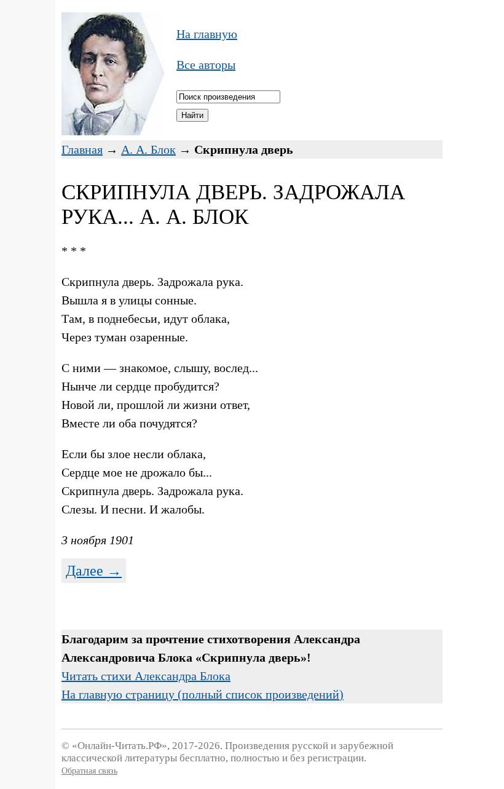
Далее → (94, 571)
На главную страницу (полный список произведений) (202, 694)
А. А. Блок (148, 149)
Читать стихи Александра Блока (145, 676)
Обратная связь (89, 770)
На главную (206, 34)
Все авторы (205, 64)
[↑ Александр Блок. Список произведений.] (112, 131)
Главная (82, 149)
